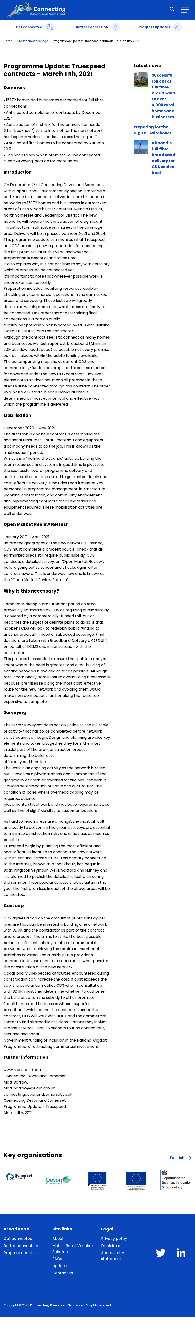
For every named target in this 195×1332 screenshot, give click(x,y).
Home (8, 41)
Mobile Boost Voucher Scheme (72, 1249)
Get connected (18, 1238)
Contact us (62, 1273)
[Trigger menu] (185, 9)
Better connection (21, 1246)
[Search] (172, 10)
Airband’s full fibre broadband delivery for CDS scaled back (163, 158)
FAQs (57, 1258)
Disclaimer (111, 1246)
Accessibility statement (112, 1255)
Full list (177, 1158)
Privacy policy (114, 1238)
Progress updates (20, 1252)
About (58, 1238)
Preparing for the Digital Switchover (152, 130)
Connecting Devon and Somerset (57, 1305)
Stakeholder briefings (32, 41)
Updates (60, 1266)
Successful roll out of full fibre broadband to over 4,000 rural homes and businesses (163, 96)
